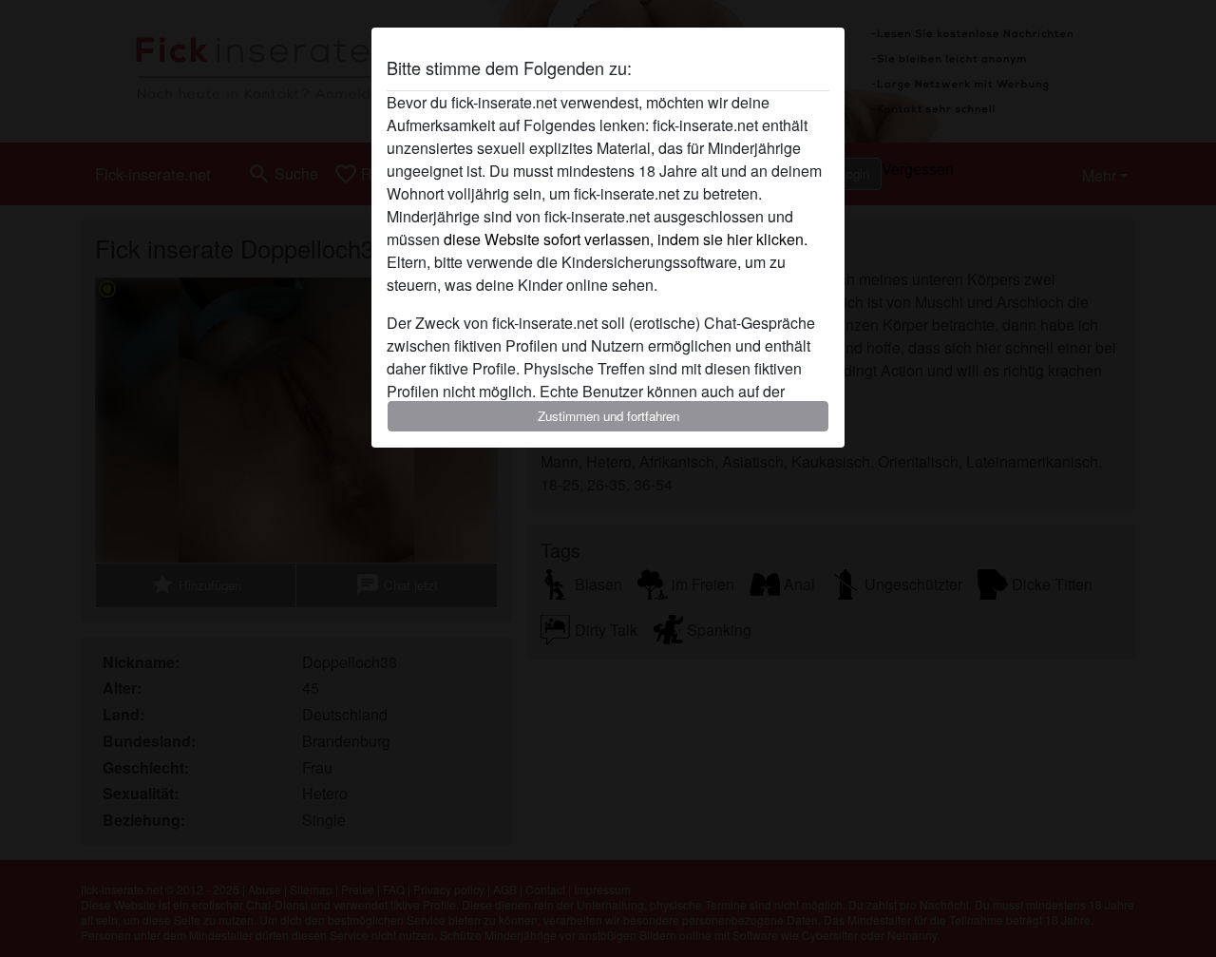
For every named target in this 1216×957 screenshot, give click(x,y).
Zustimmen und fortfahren (608, 416)
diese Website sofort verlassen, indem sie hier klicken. (626, 239)
